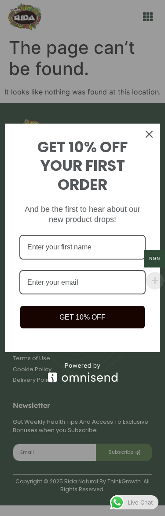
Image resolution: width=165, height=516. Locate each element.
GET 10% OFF (82, 317)
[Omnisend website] (82, 372)
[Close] (149, 134)
